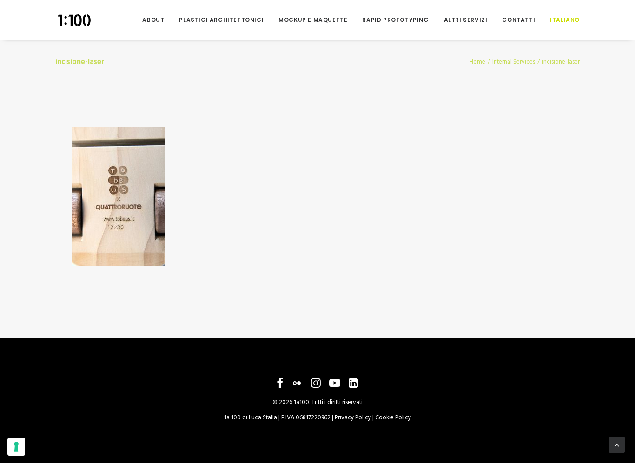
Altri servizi (466, 20)
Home (477, 62)
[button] (280, 386)
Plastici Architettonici (221, 20)
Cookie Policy (393, 418)
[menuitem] (156, 20)
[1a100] (74, 20)
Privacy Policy (353, 418)
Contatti (518, 20)
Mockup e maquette (312, 20)
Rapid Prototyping (395, 20)
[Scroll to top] (617, 445)
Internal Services (513, 62)
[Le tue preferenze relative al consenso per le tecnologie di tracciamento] (16, 447)
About (153, 20)
